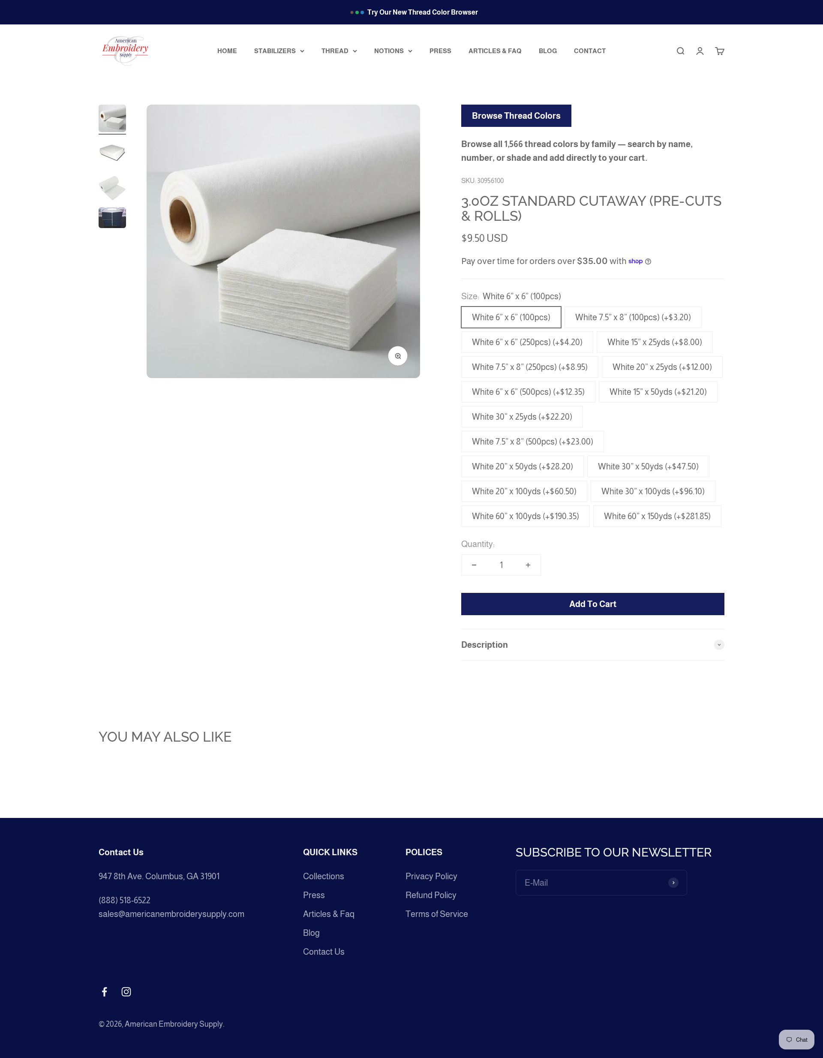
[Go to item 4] (112, 219)
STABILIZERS (275, 50)
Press (314, 895)
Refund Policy (431, 895)
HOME (227, 50)
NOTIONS (389, 50)
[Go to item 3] (112, 188)
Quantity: (478, 544)
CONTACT (590, 50)
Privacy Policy (431, 876)
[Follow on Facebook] (104, 992)
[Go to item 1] (112, 120)
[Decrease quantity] (474, 565)
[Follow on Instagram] (126, 992)
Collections (323, 876)
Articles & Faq (328, 914)
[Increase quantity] (528, 565)
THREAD (334, 50)
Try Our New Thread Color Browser (422, 12)
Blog (311, 933)
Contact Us (324, 951)
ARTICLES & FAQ (495, 50)
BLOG (548, 50)
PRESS (440, 50)
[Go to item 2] (112, 154)
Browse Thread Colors (516, 115)
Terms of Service (436, 914)
